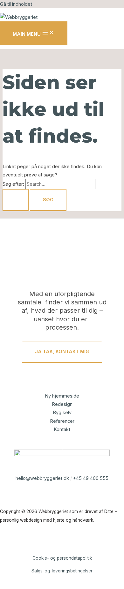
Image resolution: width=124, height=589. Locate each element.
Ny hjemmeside (62, 396)
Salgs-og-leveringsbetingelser (62, 570)
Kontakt (62, 429)
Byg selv (62, 412)
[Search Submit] (16, 200)
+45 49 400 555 (90, 478)
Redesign (62, 404)
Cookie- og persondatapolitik (62, 558)
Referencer (62, 421)
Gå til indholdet (16, 4)
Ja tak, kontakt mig (62, 351)
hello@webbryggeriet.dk (42, 478)
